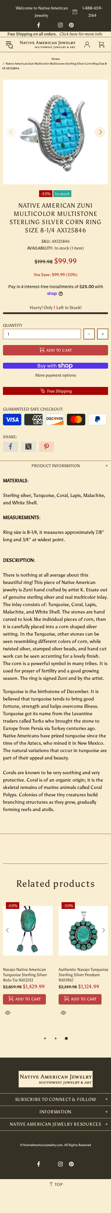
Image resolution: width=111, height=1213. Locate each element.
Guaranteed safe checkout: (33, 409)
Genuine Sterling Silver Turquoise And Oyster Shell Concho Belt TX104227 (46, 975)
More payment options (55, 375)
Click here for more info (80, 34)
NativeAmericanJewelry (47, 44)
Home (56, 59)
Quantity (12, 325)
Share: (10, 436)
